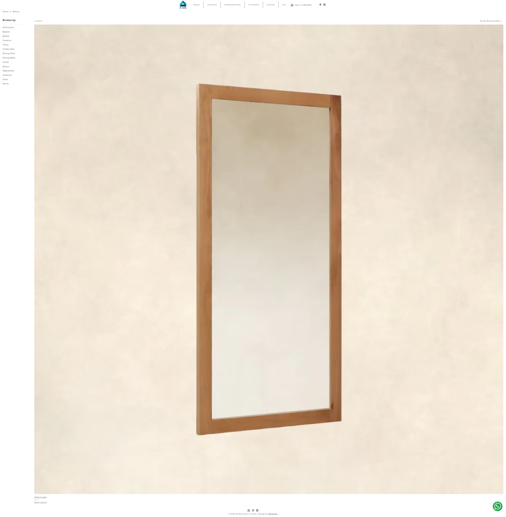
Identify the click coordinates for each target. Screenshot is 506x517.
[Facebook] (320, 4)
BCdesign (273, 514)
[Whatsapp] (292, 5)
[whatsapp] (497, 506)
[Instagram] (324, 4)
